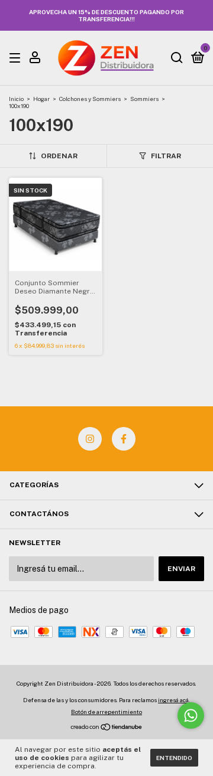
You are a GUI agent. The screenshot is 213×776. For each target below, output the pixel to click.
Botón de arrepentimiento (106, 711)
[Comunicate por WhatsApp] (191, 715)
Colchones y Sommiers (90, 98)
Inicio (16, 98)
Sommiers (144, 98)
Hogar (41, 98)
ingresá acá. (174, 699)
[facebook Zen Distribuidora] (123, 439)
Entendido (174, 757)
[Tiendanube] (107, 728)
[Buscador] (177, 58)
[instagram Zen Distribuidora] (90, 439)
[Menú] (17, 58)
